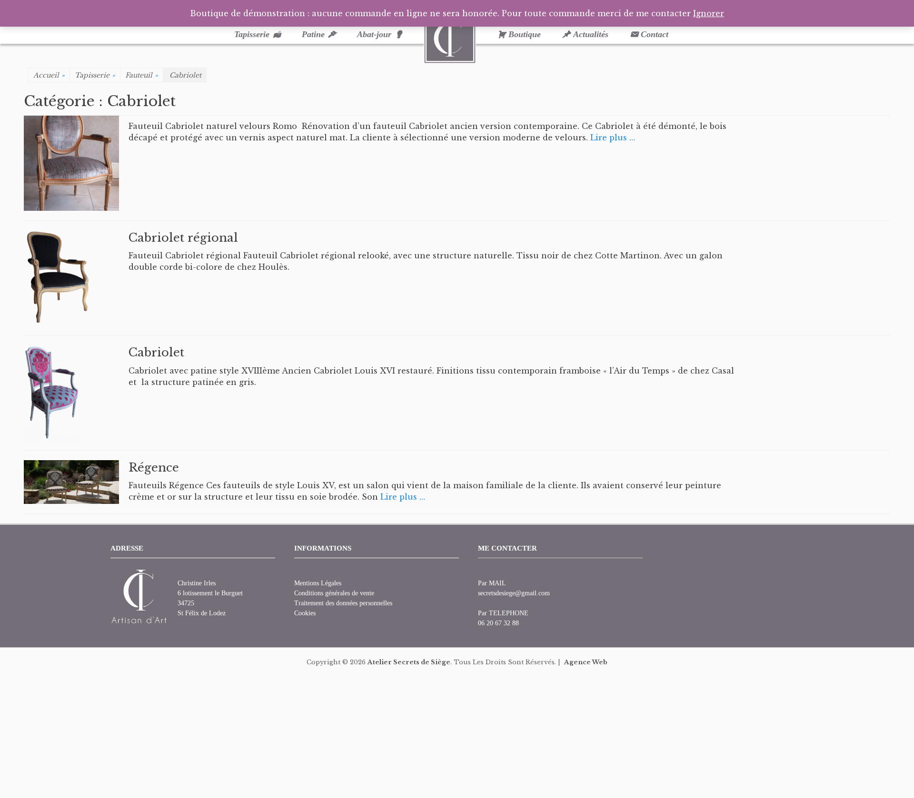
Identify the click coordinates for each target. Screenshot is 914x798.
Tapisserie (251, 34)
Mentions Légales (317, 583)
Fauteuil (141, 75)
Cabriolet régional (183, 238)
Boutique (524, 34)
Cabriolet (156, 352)
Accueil (49, 75)
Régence (154, 467)
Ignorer (708, 13)
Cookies (305, 613)
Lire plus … (612, 137)
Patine (313, 34)
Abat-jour (374, 34)
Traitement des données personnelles (343, 603)
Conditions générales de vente (334, 593)
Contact (654, 34)
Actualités (590, 34)
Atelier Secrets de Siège (409, 662)
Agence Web (585, 662)
